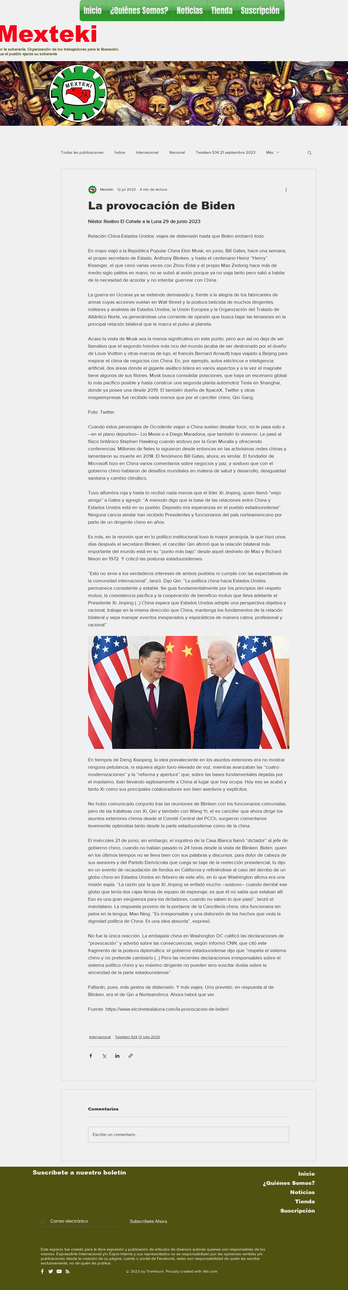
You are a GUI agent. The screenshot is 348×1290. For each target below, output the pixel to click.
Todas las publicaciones (82, 152)
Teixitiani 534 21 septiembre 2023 (225, 152)
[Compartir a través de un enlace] (130, 1055)
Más (270, 152)
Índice (119, 152)
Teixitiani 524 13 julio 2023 (137, 1037)
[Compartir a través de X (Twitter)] (104, 1055)
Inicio (306, 1174)
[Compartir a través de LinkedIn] (117, 1055)
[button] (309, 152)
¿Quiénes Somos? (289, 1183)
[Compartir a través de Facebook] (90, 1055)
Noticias (302, 1192)
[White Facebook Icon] (42, 1271)
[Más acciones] (286, 189)
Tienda (305, 1201)
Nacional (177, 152)
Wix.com (210, 1271)
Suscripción (297, 1211)
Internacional (147, 152)
